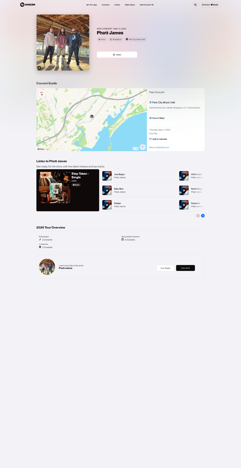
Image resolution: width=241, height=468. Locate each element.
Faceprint (195, 203)
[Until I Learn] (184, 175)
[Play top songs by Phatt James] (39, 68)
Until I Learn (196, 174)
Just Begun (119, 174)
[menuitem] (91, 5)
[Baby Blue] (107, 190)
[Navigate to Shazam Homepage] (27, 5)
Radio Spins (130, 5)
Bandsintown (163, 147)
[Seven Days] (184, 190)
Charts (117, 5)
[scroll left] (198, 215)
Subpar (117, 203)
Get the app (91, 5)
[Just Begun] (107, 175)
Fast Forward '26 (147, 5)
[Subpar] (107, 204)
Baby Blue (119, 189)
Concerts (105, 5)
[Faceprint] (184, 204)
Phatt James (120, 177)
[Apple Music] (84, 184)
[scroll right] (203, 215)
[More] (171, 176)
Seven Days (196, 189)
